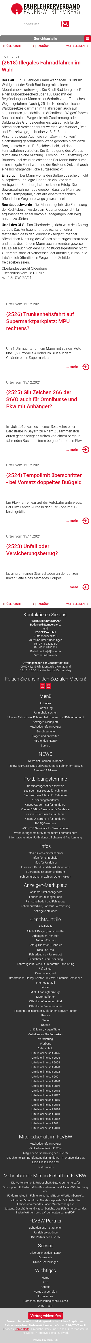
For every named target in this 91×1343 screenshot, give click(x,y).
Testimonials (45, 1167)
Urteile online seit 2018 (45, 1090)
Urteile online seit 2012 (45, 1118)
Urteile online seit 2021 (45, 1076)
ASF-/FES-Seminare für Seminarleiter (45, 828)
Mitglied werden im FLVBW (45, 1148)
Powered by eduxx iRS (45, 1340)
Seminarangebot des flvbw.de (45, 786)
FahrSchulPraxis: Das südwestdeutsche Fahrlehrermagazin (46, 765)
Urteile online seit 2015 (45, 1104)
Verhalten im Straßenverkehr (45, 1034)
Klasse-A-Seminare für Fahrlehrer (45, 818)
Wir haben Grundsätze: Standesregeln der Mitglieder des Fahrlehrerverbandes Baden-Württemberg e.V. (46, 1202)
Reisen (45, 1015)
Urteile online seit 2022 (45, 1071)
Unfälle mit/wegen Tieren (45, 1029)
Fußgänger (45, 968)
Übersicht (14, 46)
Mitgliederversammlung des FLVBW (45, 1153)
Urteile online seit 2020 (45, 1081)
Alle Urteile (45, 926)
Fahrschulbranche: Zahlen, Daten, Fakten (45, 876)
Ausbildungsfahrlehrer (45, 800)
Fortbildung (46, 708)
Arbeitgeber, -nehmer (45, 935)
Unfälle (45, 1024)
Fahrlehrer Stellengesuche (45, 896)
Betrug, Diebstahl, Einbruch (45, 945)
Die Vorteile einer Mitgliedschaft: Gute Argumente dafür (45, 1182)
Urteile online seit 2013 (45, 1114)
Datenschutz (45, 1048)
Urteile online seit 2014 (45, 1109)
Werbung (45, 1043)
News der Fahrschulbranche (45, 761)
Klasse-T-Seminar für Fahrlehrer (45, 814)
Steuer (46, 1020)
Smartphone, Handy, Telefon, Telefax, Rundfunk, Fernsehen (45, 978)
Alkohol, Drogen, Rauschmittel (45, 931)
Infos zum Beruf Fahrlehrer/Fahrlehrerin (45, 867)
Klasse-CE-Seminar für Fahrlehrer (45, 804)
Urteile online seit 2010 (45, 1128)
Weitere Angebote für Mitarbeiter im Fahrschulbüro (45, 832)
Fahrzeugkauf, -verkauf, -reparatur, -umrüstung (45, 964)
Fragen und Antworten (45, 736)
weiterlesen (75, 46)
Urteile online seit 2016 (45, 1099)
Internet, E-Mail (45, 982)
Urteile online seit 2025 (45, 1057)
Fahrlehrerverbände (46, 1232)
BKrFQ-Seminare (45, 823)
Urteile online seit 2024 (45, 1062)
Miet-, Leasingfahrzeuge (45, 992)
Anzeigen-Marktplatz (45, 722)
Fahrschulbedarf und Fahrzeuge (45, 901)
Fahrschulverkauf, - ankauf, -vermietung (45, 906)
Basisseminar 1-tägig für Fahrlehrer (46, 795)
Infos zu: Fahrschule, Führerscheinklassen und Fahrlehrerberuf (45, 717)
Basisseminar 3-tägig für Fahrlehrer (46, 790)
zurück (43, 46)
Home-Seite (22, 1329)
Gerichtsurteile (45, 39)
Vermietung (45, 1039)
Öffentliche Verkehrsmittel (45, 1001)
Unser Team (45, 1305)
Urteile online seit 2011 (45, 1123)
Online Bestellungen (45, 1262)
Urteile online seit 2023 (45, 1067)
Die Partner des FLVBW (45, 1237)
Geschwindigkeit (45, 973)
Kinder (45, 987)
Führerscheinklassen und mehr (45, 871)
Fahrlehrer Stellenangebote (45, 892)
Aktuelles (45, 703)
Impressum (45, 1296)
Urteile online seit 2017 (45, 1095)
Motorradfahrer (45, 996)
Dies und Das (45, 949)
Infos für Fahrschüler (45, 857)
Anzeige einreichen (45, 911)
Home (45, 1277)
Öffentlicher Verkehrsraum (45, 1006)
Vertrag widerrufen (45, 1291)
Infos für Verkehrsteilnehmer (45, 853)
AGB (45, 1282)
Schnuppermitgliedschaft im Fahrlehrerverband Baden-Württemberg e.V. (45, 1189)
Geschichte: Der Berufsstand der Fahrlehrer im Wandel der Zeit (45, 1157)
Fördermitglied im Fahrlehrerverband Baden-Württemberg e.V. (45, 1195)
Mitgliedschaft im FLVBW (45, 726)
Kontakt (45, 1286)
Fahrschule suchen (45, 712)
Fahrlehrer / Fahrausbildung (45, 959)
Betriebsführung (45, 940)
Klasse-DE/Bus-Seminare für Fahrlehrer (45, 809)
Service (45, 745)
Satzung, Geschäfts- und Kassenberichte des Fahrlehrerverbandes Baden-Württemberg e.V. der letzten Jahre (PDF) (45, 1210)
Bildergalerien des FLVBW (46, 1252)
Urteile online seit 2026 (45, 1053)
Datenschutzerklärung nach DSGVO (45, 1301)
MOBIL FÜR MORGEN (45, 1162)
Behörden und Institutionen (45, 1227)
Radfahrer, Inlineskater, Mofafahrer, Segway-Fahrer (45, 1010)
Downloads (45, 1257)
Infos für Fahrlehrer (45, 862)
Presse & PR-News (45, 770)
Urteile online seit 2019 (45, 1085)
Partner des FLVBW (46, 740)
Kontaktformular (49, 655)
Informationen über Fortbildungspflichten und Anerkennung (45, 837)
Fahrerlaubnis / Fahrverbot (45, 954)
